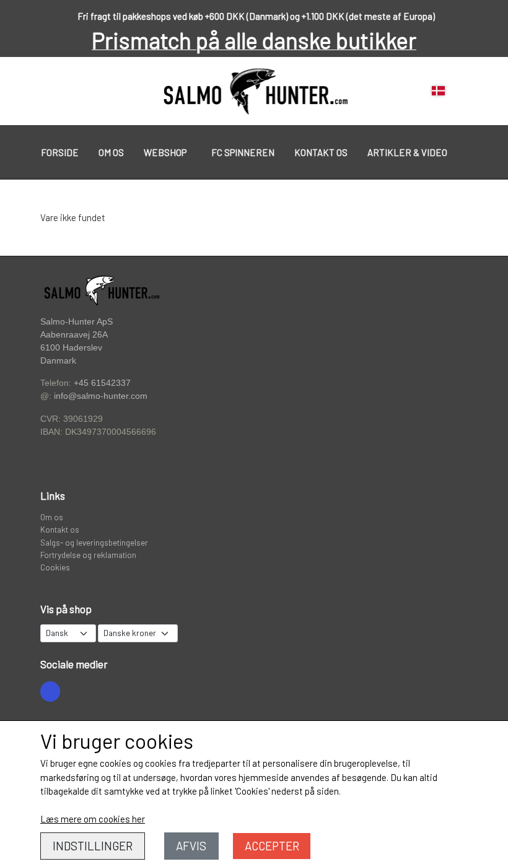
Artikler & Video (407, 152)
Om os (111, 152)
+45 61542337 (102, 383)
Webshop (165, 152)
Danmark (58, 360)
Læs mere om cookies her (92, 818)
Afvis (191, 846)
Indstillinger (93, 846)
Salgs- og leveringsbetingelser (94, 542)
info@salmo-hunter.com (100, 396)
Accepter (272, 846)
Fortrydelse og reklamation (88, 554)
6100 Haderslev (71, 347)
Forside (60, 152)
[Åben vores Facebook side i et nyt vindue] (50, 691)
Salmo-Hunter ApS (76, 321)
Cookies (55, 567)
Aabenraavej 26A (74, 334)
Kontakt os (321, 152)
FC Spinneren (242, 152)
